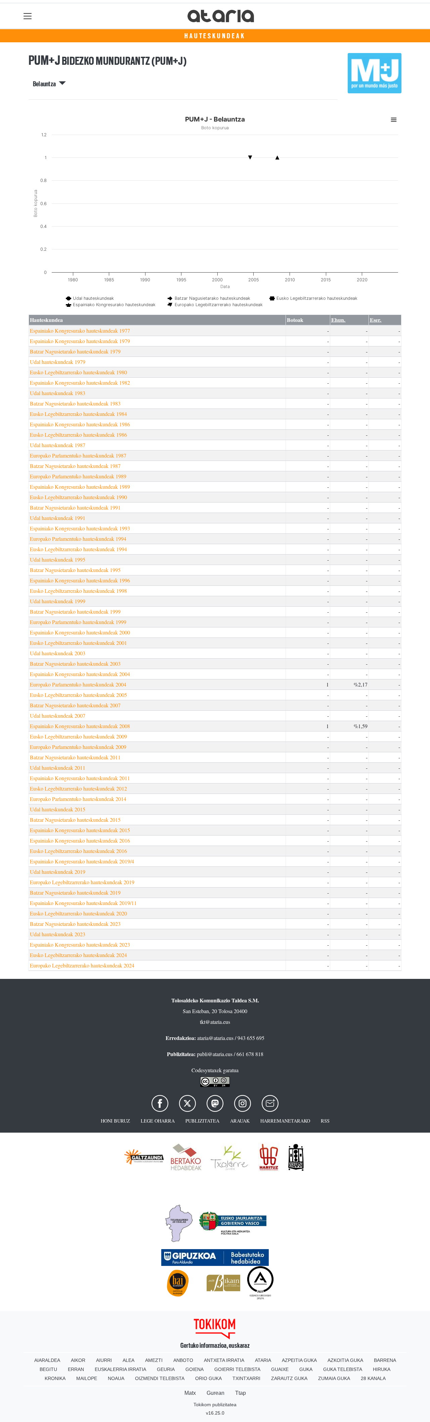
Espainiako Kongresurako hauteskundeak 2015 (80, 830)
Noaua (116, 1378)
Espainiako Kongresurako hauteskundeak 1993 (80, 528)
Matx (190, 1393)
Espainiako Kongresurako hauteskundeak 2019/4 (82, 861)
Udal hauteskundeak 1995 (57, 559)
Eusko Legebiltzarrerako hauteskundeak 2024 (78, 954)
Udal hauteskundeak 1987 (57, 444)
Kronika (55, 1378)
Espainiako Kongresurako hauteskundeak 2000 (80, 632)
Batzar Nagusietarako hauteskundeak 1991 (75, 507)
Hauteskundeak (214, 36)
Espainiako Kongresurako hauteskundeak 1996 (80, 580)
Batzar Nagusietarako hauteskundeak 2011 (75, 757)
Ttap (240, 1393)
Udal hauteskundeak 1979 (57, 361)
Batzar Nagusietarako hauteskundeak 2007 (75, 705)
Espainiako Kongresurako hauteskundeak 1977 (80, 330)
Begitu (48, 1369)
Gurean (215, 1393)
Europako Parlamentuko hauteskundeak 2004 (78, 684)
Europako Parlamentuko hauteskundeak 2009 (78, 746)
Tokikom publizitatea (215, 1404)
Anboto (183, 1360)
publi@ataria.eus (214, 1053)
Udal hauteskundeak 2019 (57, 871)
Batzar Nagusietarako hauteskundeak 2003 (75, 663)
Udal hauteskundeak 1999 (57, 601)
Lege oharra (158, 1121)
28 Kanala (373, 1378)
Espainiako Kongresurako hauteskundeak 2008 (80, 725)
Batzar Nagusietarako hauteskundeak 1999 (75, 611)
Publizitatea (202, 1121)
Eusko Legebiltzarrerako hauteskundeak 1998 (78, 590)
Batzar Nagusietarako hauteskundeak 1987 (75, 465)
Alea (128, 1360)
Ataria (263, 1360)
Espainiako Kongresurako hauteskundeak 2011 (80, 777)
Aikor (78, 1360)
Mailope (86, 1378)
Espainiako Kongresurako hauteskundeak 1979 (80, 340)
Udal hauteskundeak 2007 (57, 715)
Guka (305, 1369)
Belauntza (46, 84)
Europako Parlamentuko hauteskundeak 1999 (78, 621)
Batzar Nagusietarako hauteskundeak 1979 (75, 351)
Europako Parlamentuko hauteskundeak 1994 (78, 538)
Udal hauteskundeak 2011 (57, 767)
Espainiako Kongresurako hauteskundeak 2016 (80, 840)
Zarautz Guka (289, 1378)
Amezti (154, 1360)
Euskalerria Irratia (120, 1369)
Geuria (166, 1369)
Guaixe (280, 1369)
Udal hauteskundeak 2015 (57, 809)
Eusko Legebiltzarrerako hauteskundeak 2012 (78, 788)
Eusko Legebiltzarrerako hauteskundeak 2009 (78, 736)
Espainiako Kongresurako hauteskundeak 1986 (80, 424)
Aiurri (104, 1360)
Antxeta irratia (224, 1360)
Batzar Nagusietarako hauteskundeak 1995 (75, 569)
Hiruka (381, 1369)
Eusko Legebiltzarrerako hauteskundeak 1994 (78, 549)
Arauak (240, 1121)
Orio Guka (208, 1378)
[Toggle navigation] (27, 16)
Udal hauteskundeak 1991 (57, 517)
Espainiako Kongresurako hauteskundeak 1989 (80, 486)
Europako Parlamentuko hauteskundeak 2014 (78, 798)
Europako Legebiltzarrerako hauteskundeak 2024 (82, 965)
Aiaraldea (47, 1360)
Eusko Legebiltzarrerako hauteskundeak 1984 (78, 413)
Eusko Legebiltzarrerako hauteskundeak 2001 (78, 642)
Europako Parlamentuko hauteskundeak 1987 (78, 455)
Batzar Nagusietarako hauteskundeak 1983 (75, 403)
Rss (325, 1121)
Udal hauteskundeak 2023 (57, 934)
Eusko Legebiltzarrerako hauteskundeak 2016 (78, 850)
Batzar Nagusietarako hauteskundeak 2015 (75, 819)
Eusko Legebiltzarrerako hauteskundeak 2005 (78, 694)
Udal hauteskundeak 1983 (57, 392)
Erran (76, 1369)
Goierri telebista (237, 1369)
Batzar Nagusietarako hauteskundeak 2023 (75, 923)
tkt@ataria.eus (215, 1021)
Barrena (385, 1360)
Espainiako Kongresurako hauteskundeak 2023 (80, 944)
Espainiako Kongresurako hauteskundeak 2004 (80, 673)
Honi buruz (115, 1121)
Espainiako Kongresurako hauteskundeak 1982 (80, 382)
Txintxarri (246, 1378)
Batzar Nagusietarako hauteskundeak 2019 (75, 892)
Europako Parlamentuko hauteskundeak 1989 (78, 476)
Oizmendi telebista (159, 1378)
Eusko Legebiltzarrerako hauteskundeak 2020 (78, 913)
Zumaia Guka (334, 1378)
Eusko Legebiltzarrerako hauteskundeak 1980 (78, 372)
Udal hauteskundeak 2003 (57, 653)
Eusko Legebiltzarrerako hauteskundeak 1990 (78, 497)
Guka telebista (342, 1369)
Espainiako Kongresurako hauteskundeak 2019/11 (83, 902)
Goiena (194, 1369)
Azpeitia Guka (299, 1360)
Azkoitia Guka (345, 1360)
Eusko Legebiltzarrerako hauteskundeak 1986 (78, 434)
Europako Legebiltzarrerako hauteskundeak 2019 (82, 882)
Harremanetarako (285, 1121)
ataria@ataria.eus (215, 1037)
